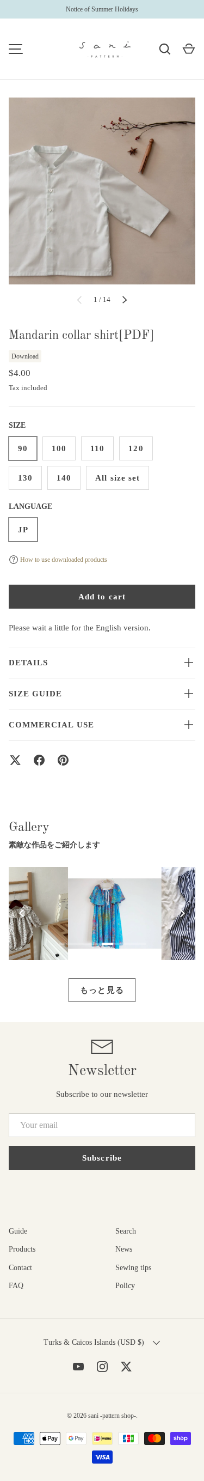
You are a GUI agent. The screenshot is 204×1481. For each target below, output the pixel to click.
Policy (125, 1286)
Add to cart (102, 596)
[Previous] (22, 913)
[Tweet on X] (15, 760)
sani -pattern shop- (112, 1415)
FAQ (16, 1286)
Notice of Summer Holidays (102, 9)
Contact (20, 1268)
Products (22, 1249)
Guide (18, 1231)
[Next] (182, 913)
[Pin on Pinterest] (63, 760)
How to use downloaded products (63, 559)
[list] (102, 191)
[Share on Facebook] (39, 760)
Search (125, 1231)
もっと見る (101, 990)
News (123, 1249)
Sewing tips (133, 1268)
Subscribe (101, 1158)
